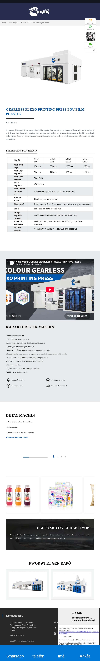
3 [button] (61, 456)
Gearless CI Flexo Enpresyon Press (35, 23)
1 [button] (53, 456)
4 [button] (65, 456)
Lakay (3, 23)
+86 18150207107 (17, 636)
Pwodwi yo (13, 23)
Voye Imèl (90, 23)
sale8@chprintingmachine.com (22, 641)
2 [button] (57, 456)
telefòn (38, 656)
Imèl (61, 656)
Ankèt (85, 656)
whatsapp (15, 656)
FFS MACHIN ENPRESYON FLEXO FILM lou (72, 592)
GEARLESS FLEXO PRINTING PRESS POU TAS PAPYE (27, 592)
